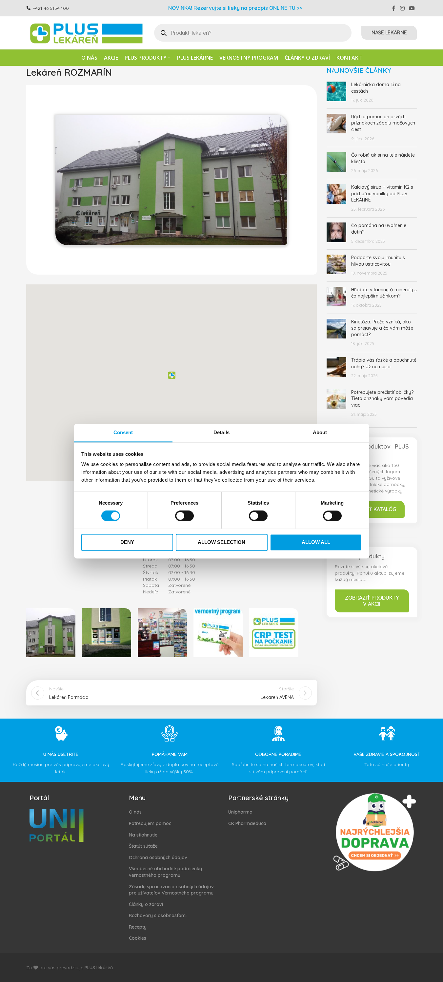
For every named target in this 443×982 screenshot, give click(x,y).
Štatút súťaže (143, 846)
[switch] (184, 515)
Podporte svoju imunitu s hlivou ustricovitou (378, 261)
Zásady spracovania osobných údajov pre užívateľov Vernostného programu (171, 890)
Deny (127, 542)
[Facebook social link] (394, 8)
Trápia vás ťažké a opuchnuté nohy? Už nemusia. (383, 363)
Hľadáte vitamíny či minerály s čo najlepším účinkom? (384, 293)
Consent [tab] (123, 432)
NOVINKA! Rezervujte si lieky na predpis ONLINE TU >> (235, 8)
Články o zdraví (146, 904)
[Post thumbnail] (336, 93)
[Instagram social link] (402, 8)
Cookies (137, 938)
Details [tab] (221, 432)
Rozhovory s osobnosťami (158, 915)
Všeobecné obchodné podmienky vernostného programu (165, 872)
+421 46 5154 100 (51, 8)
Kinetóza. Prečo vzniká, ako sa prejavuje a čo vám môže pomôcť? (382, 328)
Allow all (316, 542)
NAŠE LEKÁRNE (389, 32)
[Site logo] (85, 32)
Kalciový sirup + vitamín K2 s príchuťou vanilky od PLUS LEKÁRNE (382, 193)
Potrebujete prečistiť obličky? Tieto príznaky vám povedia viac (382, 398)
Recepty (138, 927)
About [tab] (320, 432)
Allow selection (221, 542)
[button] (171, 377)
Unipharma (240, 812)
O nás (135, 812)
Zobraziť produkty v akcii (372, 600)
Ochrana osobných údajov (158, 857)
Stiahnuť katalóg (371, 509)
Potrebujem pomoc (150, 823)
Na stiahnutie (143, 835)
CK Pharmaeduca (247, 823)
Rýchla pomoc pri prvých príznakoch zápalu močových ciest (383, 123)
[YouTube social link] (412, 8)
